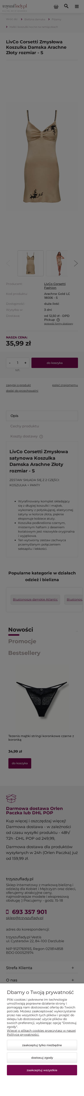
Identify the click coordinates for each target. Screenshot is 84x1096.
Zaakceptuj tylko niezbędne (42, 1045)
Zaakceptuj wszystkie (42, 1070)
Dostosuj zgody (42, 1057)
